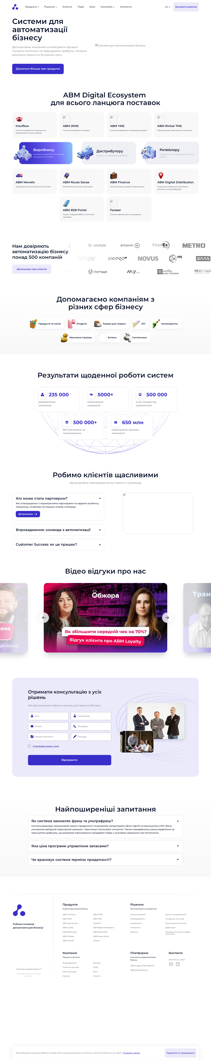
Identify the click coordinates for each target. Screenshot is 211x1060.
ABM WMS (97, 914)
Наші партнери (69, 972)
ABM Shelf (67, 919)
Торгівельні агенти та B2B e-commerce (178, 933)
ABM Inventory (69, 914)
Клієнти (67, 6)
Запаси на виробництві (175, 914)
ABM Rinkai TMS (100, 932)
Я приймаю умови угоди (46, 746)
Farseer (96, 940)
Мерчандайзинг (137, 919)
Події (81, 6)
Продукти (31, 6)
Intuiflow (97, 923)
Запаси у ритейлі (138, 914)
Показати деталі (131, 1053)
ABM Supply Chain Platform (142, 966)
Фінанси (134, 932)
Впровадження (70, 963)
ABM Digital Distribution (103, 927)
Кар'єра (66, 976)
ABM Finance (68, 936)
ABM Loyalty (68, 927)
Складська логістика (174, 919)
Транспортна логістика (175, 923)
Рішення (49, 6)
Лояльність (135, 927)
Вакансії (97, 963)
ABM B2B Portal (70, 932)
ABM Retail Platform (139, 970)
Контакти (126, 6)
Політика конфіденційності (28, 969)
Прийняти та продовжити (181, 1053)
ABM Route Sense (101, 936)
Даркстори (170, 927)
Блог (92, 6)
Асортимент (136, 923)
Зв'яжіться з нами (177, 960)
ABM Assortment (70, 923)
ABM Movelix (68, 940)
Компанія (106, 6)
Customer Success (71, 967)
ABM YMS (97, 919)
